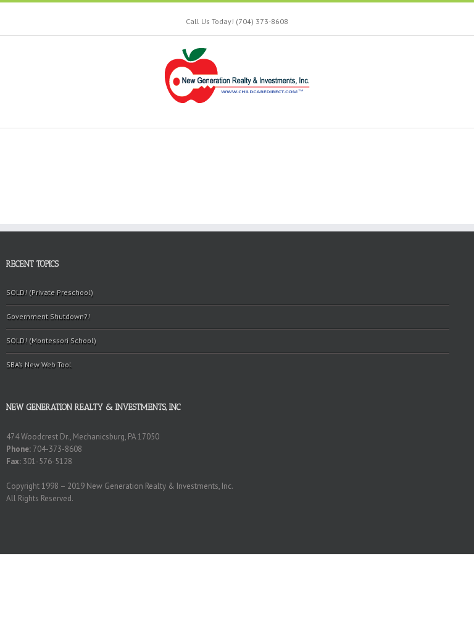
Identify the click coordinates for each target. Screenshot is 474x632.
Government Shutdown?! (48, 316)
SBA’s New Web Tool (39, 364)
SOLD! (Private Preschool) (49, 292)
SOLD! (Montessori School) (51, 340)
